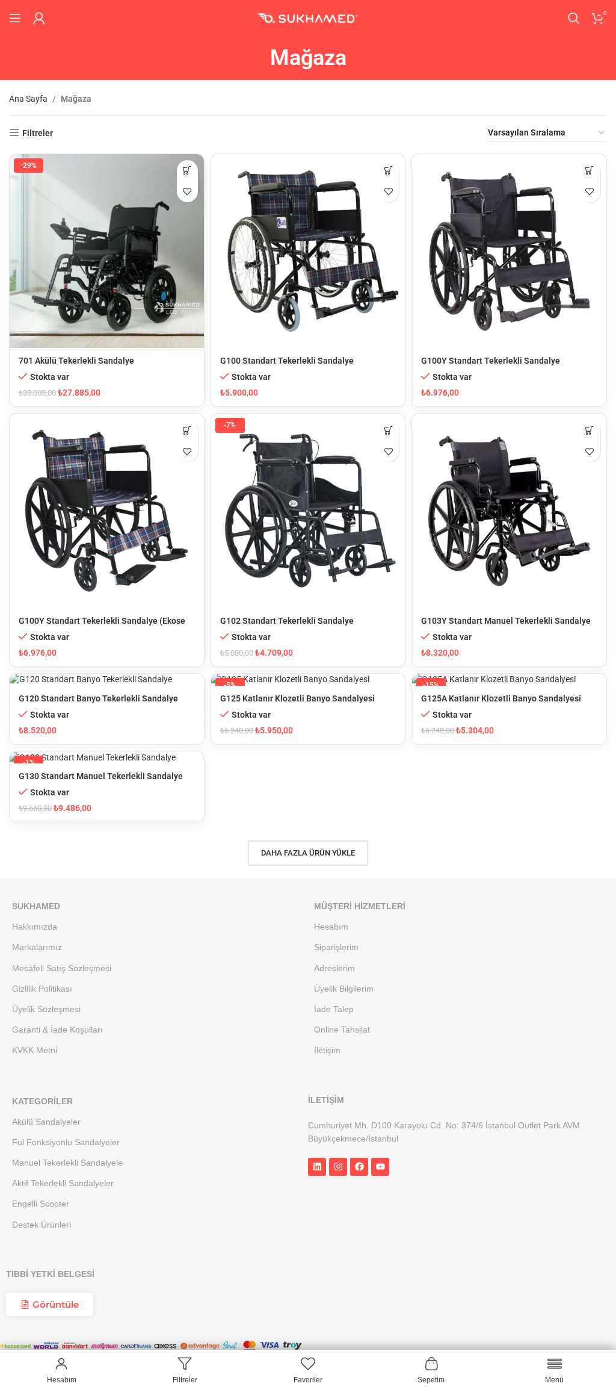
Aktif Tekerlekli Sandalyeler (63, 1183)
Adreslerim (334, 968)
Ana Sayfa (28, 99)
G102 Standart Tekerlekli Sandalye (287, 621)
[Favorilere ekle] (187, 191)
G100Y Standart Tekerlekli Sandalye (490, 360)
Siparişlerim (336, 947)
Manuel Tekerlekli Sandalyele (67, 1162)
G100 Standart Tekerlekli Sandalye (287, 360)
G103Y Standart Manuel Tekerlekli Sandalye (506, 621)
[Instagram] (338, 1167)
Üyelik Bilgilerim (344, 988)
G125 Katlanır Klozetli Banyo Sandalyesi (297, 698)
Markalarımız (37, 947)
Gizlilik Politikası (42, 988)
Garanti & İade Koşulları (57, 1029)
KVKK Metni (34, 1050)
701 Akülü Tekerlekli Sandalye (76, 360)
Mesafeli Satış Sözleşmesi (61, 968)
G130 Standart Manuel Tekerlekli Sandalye (101, 776)
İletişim (327, 1050)
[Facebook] (359, 1167)
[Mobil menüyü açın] (15, 18)
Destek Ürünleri (41, 1224)
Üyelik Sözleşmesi (46, 1009)
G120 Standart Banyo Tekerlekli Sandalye (98, 698)
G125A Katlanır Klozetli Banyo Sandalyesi (501, 698)
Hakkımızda (34, 926)
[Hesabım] (39, 18)
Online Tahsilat (342, 1029)
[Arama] (574, 18)
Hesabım (331, 926)
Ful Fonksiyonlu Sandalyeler (66, 1142)
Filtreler (37, 133)
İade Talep (334, 1009)
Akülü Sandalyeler (46, 1121)
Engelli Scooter (40, 1204)
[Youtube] (380, 1167)
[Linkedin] (317, 1167)
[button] (187, 170)
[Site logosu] (308, 17)
